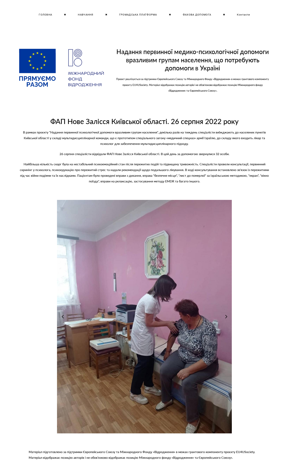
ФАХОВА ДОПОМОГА (197, 14)
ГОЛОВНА (45, 14)
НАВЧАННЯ (85, 14)
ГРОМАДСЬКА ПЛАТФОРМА (138, 14)
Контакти (243, 14)
